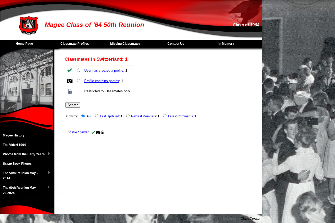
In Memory (226, 43)
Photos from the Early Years (22, 154)
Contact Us (176, 43)
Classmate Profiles (74, 43)
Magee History (14, 135)
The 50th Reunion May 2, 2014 (19, 175)
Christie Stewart (77, 132)
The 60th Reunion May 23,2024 (18, 190)
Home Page (24, 43)
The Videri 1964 (14, 145)
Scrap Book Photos (17, 163)
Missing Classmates (125, 43)
